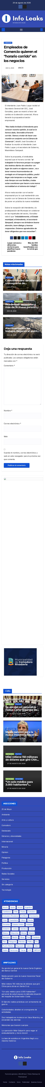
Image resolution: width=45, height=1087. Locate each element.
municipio (6, 937)
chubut (22, 912)
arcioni (19, 907)
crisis (5, 920)
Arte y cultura (8, 820)
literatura (23, 929)
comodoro (32, 912)
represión (20, 946)
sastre (5, 950)
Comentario (9, 365)
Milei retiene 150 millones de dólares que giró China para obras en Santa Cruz (21, 759)
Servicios (5, 879)
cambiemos (7, 912)
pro (36, 942)
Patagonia (19, 779)
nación (14, 937)
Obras (22, 937)
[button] (38, 30)
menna (23, 933)
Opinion (5, 852)
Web (6, 436)
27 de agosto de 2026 (16, 713)
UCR (29, 950)
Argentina (28, 907)
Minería (5, 847)
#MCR (20, 68)
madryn (5, 933)
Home (5, 1082)
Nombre (8, 410)
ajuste (12, 907)
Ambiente (6, 814)
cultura (22, 920)
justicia (15, 929)
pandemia (36, 937)
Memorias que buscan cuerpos (15, 1025)
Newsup (35, 1074)
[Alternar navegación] (21, 29)
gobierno (6, 929)
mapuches (15, 933)
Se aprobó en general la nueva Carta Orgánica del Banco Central (21, 709)
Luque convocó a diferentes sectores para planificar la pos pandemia (14, 247)
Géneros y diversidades (11, 836)
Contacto (12, 1082)
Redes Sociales (8, 874)
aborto (5, 907)
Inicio (19, 1082)
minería (31, 933)
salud (37, 946)
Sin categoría (10, 729)
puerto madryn (8, 946)
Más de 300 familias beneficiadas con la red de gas (31, 246)
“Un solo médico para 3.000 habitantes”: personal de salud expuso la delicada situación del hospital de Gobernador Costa (21, 994)
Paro (4, 942)
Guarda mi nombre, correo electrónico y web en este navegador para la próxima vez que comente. (22, 456)
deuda (30, 920)
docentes (6, 924)
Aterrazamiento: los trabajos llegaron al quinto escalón (22, 331)
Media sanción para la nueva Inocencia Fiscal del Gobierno (22, 734)
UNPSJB (37, 950)
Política (18, 704)
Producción (6, 868)
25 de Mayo (7, 809)
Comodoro (8, 42)
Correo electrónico (12, 423)
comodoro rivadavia (10, 916)
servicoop (14, 950)
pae (28, 937)
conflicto (24, 916)
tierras (22, 950)
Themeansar (22, 1077)
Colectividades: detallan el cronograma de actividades (22, 283)
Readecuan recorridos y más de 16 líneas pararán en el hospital (20, 307)
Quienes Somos (36, 1082)
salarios (29, 946)
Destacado (18, 301)
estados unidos (18, 924)
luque (32, 929)
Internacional (7, 841)
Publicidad (25, 1082)
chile (16, 912)
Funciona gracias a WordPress (16, 1074)
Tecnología (6, 890)
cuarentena (13, 920)
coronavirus (34, 916)
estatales (29, 924)
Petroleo (22, 942)
